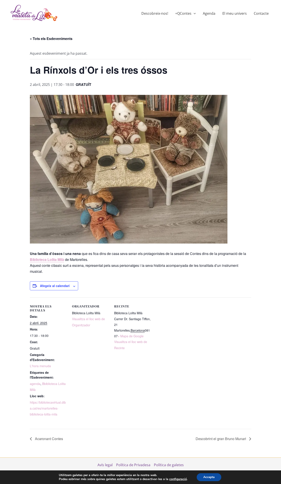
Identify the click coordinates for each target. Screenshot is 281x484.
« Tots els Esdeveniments (51, 38)
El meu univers (234, 13)
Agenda (209, 13)
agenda (35, 383)
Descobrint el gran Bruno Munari (221, 438)
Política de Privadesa (133, 464)
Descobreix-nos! (154, 13)
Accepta (209, 477)
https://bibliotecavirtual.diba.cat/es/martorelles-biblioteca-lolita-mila (48, 408)
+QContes (183, 13)
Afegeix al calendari (55, 286)
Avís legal (105, 464)
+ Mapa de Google (131, 336)
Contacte (261, 13)
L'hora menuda (40, 366)
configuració (178, 479)
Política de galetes (169, 464)
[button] (193, 13)
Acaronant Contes (48, 438)
